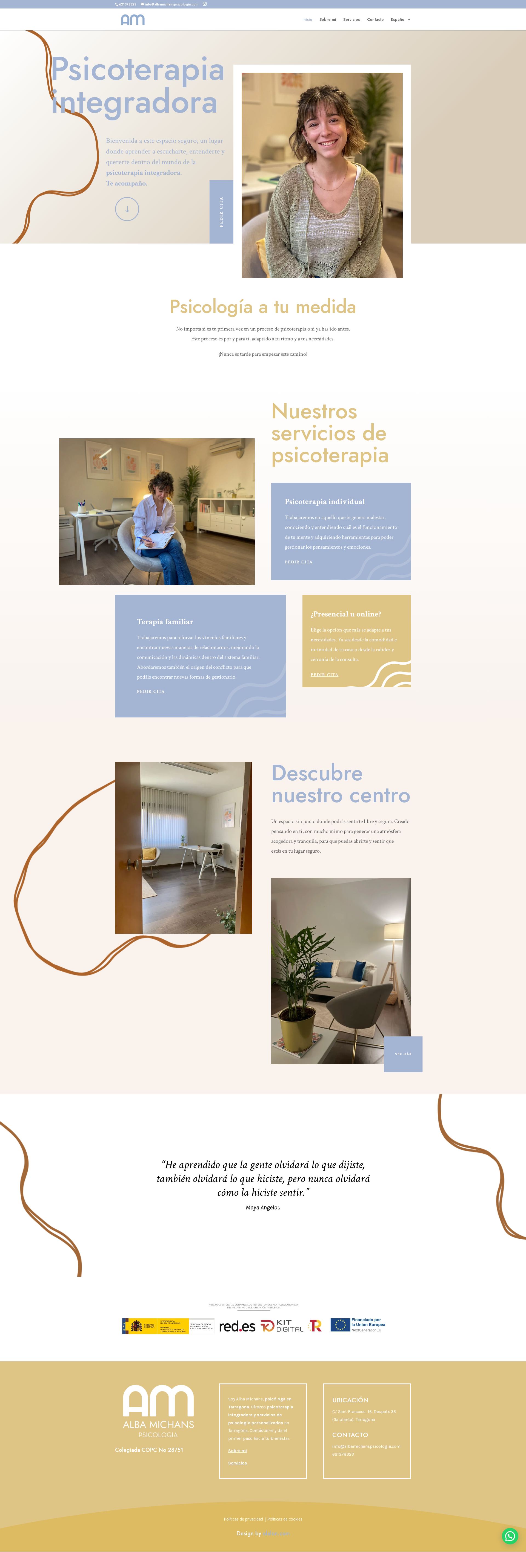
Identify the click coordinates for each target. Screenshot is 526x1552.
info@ (366, 1446)
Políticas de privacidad (243, 1519)
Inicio (307, 20)
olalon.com (276, 1533)
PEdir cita (221, 211)
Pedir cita (299, 562)
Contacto (375, 20)
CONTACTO (350, 1435)
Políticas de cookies (284, 1519)
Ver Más (403, 1054)
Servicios (351, 20)
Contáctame (261, 1430)
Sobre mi (327, 20)
